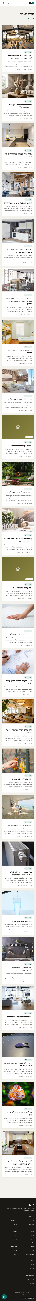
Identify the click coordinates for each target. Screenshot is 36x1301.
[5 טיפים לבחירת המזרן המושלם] (18, 616)
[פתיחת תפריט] (4, 3)
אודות (32, 1264)
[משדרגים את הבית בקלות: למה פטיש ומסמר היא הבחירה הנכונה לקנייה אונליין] (18, 280)
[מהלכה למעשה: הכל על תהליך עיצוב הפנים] (18, 662)
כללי (33, 1220)
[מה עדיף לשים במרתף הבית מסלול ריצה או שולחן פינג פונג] (18, 1045)
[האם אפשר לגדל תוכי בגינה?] (18, 761)
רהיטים (15, 1254)
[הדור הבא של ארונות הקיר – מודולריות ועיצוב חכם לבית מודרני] (18, 231)
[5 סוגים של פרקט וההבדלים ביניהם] (18, 807)
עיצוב (32, 1251)
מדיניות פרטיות (30, 1276)
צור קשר (32, 1268)
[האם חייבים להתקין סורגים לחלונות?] (18, 998)
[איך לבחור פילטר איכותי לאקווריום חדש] (18, 1094)
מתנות (15, 1243)
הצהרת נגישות (30, 1280)
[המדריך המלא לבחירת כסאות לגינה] (18, 474)
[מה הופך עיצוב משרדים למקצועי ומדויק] (18, 184)
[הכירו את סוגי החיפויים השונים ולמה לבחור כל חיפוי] (18, 949)
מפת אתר (31, 1283)
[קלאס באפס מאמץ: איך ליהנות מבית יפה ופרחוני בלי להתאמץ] (18, 520)
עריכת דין (31, 1224)
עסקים (32, 1232)
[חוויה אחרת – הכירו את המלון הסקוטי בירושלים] (18, 711)
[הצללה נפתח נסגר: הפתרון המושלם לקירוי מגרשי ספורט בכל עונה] (18, 37)
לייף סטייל (14, 1247)
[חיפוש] (9, 3)
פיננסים (15, 1232)
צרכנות (15, 1251)
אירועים (32, 1228)
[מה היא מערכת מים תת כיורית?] (18, 903)
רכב (16, 1235)
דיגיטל (32, 1239)
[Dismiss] (34, 1299)
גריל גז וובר (30, 18)
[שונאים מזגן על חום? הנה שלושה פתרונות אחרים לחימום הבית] (18, 854)
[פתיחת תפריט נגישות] (4, 1296)
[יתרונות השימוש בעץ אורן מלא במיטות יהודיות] (18, 332)
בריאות (15, 1224)
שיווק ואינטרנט (30, 1254)
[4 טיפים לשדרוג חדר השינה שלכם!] (18, 381)
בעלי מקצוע (13, 1220)
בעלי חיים (31, 1243)
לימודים (15, 1239)
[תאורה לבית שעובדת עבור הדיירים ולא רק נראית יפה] (18, 135)
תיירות (32, 1235)
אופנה (32, 1247)
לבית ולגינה (28, 52)
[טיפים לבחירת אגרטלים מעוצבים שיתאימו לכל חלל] (18, 86)
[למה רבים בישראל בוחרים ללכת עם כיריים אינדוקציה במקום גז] (18, 1143)
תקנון (32, 1272)
